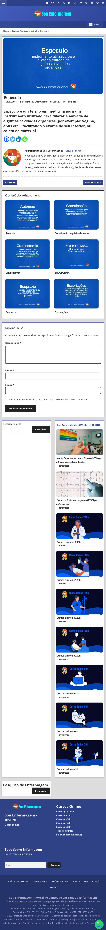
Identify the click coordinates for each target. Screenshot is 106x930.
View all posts (73, 150)
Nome (9, 370)
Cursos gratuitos (65, 811)
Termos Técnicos (68, 101)
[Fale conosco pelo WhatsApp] (99, 924)
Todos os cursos (64, 830)
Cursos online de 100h (68, 655)
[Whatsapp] (25, 139)
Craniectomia (13, 272)
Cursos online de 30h (68, 769)
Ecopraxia (11, 312)
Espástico (10, 183)
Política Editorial (60, 881)
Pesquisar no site (12, 423)
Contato (54, 887)
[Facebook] (6, 139)
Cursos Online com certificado (78, 425)
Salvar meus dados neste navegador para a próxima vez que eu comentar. (48, 399)
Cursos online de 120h (68, 617)
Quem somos (12, 824)
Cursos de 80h (63, 826)
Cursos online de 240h (68, 542)
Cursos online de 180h (68, 580)
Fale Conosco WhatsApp (69, 834)
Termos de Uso (41, 881)
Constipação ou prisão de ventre (72, 233)
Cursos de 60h (63, 823)
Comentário (13, 342)
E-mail (9, 384)
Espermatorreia (91, 183)
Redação (96, 881)
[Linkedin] (19, 139)
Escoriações (61, 312)
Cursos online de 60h (68, 731)
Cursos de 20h (63, 815)
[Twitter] (12, 139)
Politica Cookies (80, 881)
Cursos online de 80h (68, 693)
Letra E (56, 101)
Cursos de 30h (63, 819)
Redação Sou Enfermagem (34, 101)
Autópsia (10, 233)
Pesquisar (40, 429)
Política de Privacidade (19, 881)
